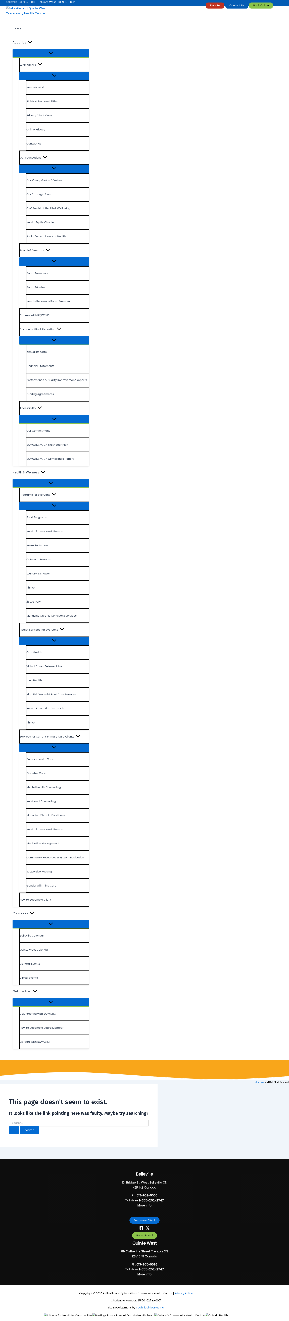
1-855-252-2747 (151, 1200)
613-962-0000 (147, 1195)
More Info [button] (144, 1205)
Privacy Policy (184, 1293)
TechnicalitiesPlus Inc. (150, 1307)
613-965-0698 (146, 1264)
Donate (215, 5)
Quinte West (144, 1243)
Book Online (261, 5)
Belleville (144, 1174)
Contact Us (236, 5)
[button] (30, 42)
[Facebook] (141, 1229)
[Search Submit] (14, 1130)
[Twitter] (148, 1229)
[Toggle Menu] (51, 53)
